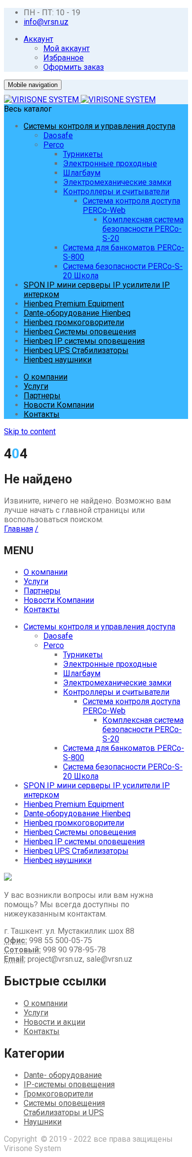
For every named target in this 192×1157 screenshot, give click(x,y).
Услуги (36, 386)
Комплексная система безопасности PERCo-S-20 (143, 229)
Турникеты (83, 154)
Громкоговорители (58, 1093)
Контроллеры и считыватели (116, 191)
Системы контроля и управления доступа (99, 126)
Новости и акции (54, 1022)
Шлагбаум (81, 173)
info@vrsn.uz (46, 22)
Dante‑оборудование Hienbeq (77, 313)
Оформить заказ (73, 67)
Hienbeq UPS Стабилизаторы (76, 350)
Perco (53, 144)
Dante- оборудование (63, 1075)
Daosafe (58, 135)
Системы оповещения (64, 1103)
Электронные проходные (110, 163)
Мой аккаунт (66, 48)
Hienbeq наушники (58, 359)
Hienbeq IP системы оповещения (84, 341)
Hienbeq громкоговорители (74, 322)
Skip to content (30, 431)
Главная (18, 529)
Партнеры (42, 395)
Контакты (42, 414)
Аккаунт (38, 39)
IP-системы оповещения (69, 1084)
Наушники (43, 1122)
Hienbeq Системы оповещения (80, 331)
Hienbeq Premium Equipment (74, 303)
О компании (45, 377)
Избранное (63, 57)
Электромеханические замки (117, 182)
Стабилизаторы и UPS (64, 1112)
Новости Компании (59, 405)
